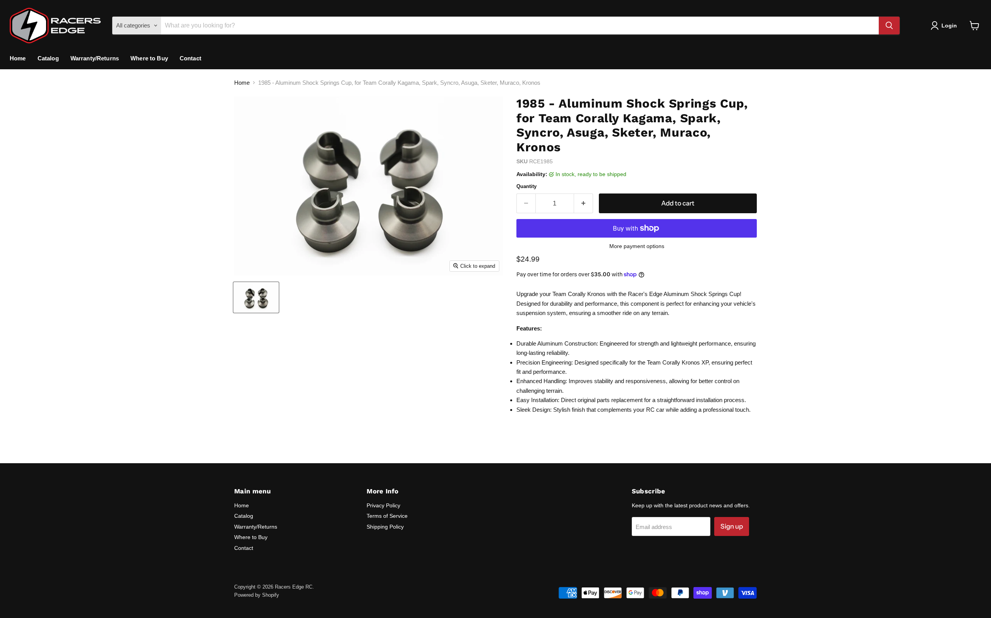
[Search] (889, 25)
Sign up (731, 526)
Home (18, 58)
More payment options (636, 246)
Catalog (48, 58)
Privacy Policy (383, 505)
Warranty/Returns (94, 58)
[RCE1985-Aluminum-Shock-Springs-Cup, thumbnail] (256, 297)
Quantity (526, 186)
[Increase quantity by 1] (583, 203)
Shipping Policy (385, 527)
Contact (190, 58)
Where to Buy (149, 58)
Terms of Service (387, 516)
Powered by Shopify (256, 595)
